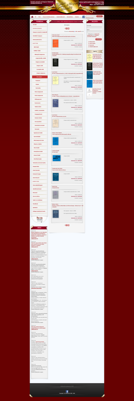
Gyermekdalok (37, 136)
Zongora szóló (40, 65)
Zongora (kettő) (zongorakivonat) (70, 120)
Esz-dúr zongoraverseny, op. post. (59, 116)
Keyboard (38, 80)
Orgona (37, 84)
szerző (79, 31)
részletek (76, 46)
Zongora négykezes (41, 73)
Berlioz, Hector (55, 204)
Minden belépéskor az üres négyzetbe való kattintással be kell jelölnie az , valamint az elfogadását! (39, 235)
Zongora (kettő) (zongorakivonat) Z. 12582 (72, 191)
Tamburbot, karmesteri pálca (39, 162)
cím (76, 31)
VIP (35, 16)
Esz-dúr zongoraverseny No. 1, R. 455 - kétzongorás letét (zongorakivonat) (67, 73)
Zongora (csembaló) (40, 62)
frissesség (71, 31)
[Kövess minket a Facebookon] (84, 16)
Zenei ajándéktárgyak (37, 185)
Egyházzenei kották (38, 132)
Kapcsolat (92, 45)
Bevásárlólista (70, 16)
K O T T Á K (35, 43)
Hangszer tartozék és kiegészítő (40, 32)
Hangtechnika (36, 166)
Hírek (39, 16)
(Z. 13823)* (71, 59)
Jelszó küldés (92, 43)
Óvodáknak (35, 203)
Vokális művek (38, 106)
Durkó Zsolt (54, 186)
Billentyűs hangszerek (40, 54)
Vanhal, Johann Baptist (57, 132)
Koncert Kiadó (37, 155)
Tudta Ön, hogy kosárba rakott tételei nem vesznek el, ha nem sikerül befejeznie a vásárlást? (39, 244)
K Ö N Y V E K (36, 181)
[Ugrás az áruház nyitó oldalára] (32, 16)
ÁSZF (72, 386)
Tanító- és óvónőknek (37, 200)
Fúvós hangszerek (39, 95)
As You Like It (55, 152)
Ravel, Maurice (55, 94)
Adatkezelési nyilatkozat (65, 386)
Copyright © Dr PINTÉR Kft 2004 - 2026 (67, 393)
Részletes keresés (90, 17)
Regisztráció (92, 41)
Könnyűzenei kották (38, 151)
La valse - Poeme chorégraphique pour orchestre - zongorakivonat (65, 96)
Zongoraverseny (55, 187)
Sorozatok (37, 129)
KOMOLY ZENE (37, 50)
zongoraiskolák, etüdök (41, 58)
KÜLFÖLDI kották (37, 159)
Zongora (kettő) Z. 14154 (68, 40)
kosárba (80, 46)
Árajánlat (77, 16)
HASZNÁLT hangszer (37, 35)
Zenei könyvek (36, 177)
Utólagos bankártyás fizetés (39, 211)
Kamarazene (37, 103)
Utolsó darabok (36, 170)
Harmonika (38, 88)
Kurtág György (55, 52)
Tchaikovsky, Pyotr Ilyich (57, 168)
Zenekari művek (38, 118)
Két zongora (39, 76)
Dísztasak (35, 192)
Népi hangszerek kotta (39, 140)
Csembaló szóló (40, 69)
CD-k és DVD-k (36, 196)
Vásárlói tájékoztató (61, 16)
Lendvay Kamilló (55, 150)
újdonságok (36, 47)
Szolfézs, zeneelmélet (39, 110)
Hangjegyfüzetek (38, 114)
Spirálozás (35, 207)
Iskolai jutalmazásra (37, 39)
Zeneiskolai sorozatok (39, 125)
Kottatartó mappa (37, 174)
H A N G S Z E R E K (37, 28)
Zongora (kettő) (67, 173)
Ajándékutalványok (37, 188)
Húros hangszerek (39, 91)
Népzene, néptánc (38, 144)
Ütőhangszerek (38, 99)
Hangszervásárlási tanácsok (48, 16)
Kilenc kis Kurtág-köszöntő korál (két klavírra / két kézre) (63, 36)
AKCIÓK (35, 24)
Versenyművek (38, 121)
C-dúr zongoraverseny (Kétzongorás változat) (61, 134)
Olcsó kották (36, 147)
